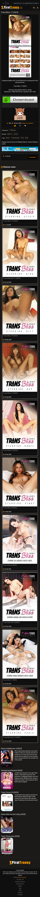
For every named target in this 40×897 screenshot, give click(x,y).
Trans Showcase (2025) (10, 836)
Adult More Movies (20, 881)
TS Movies (12, 130)
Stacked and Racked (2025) (11, 770)
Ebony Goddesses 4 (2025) (11, 748)
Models (20, 886)
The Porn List (20, 879)
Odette (9, 134)
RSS (20, 890)
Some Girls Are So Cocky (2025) (13, 814)
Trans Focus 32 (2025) (9, 792)
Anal (26, 138)
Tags (20, 888)
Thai (22, 138)
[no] (25, 125)
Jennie (15, 134)
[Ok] (14, 125)
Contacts (20, 894)
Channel (20, 892)
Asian (7, 138)
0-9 (8, 3)
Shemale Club (20, 884)
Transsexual (15, 138)
